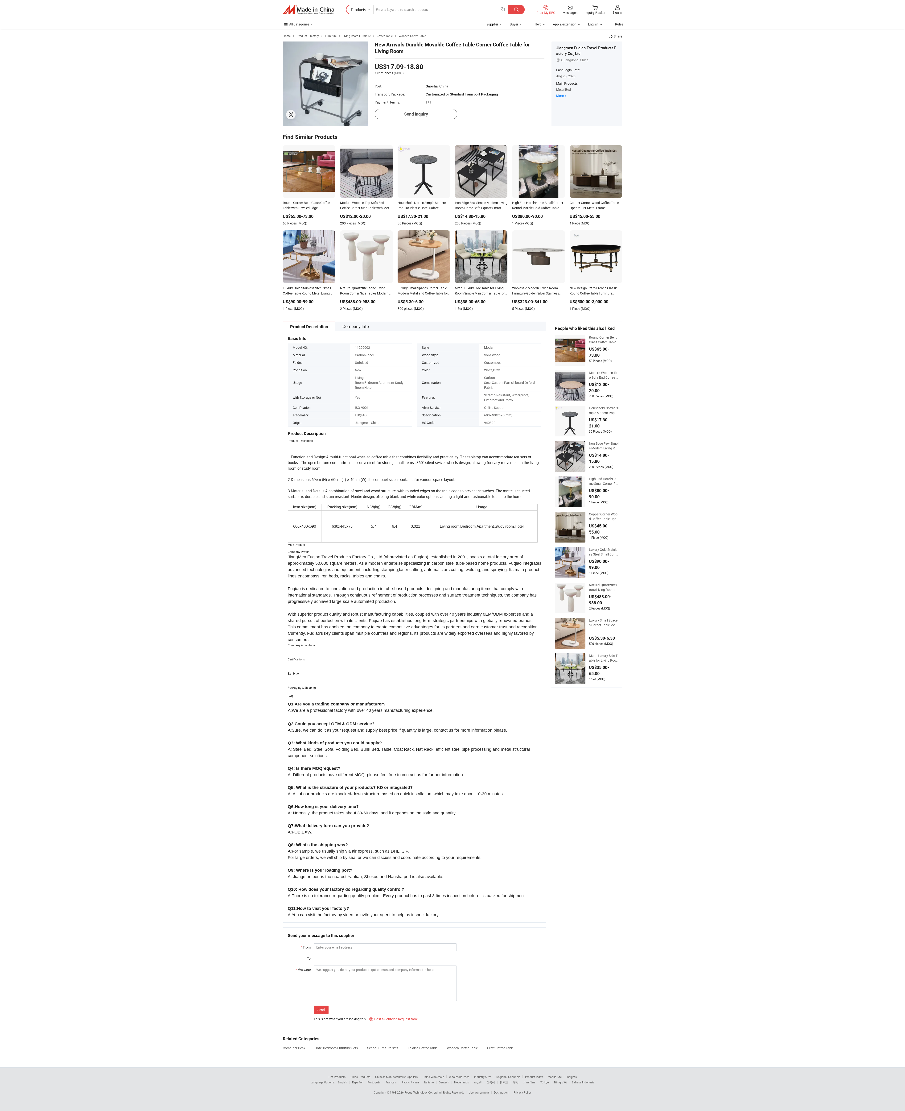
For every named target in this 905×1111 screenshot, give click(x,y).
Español (357, 1082)
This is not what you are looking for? (340, 1019)
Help (538, 24)
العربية (477, 1082)
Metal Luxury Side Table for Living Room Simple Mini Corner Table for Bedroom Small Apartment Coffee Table (603, 658)
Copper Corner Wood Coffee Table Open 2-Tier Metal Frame (603, 516)
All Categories (299, 24)
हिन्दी (515, 1082)
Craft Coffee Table (500, 1048)
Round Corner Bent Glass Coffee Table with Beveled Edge (603, 339)
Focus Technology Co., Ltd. (421, 1092)
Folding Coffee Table (422, 1048)
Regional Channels (508, 1077)
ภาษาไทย (529, 1082)
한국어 (490, 1082)
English (342, 1082)
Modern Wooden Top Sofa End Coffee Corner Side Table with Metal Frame (603, 375)
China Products (360, 1077)
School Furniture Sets (382, 1048)
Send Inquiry (416, 114)
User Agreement (479, 1092)
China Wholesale (433, 1077)
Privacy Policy (522, 1092)
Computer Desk (294, 1048)
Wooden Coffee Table (462, 1048)
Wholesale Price (459, 1077)
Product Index (534, 1077)
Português (374, 1082)
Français (391, 1082)
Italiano (429, 1082)
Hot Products (337, 1077)
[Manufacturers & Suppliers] (308, 10)
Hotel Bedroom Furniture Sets (336, 1048)
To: (309, 958)
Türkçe (544, 1082)
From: (306, 947)
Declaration (501, 1092)
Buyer (514, 24)
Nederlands (461, 1082)
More (560, 95)
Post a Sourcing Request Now (393, 1019)
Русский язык (410, 1082)
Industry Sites (482, 1077)
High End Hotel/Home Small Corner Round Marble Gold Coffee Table (603, 481)
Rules (619, 24)
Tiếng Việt (560, 1082)
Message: (303, 969)
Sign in (617, 12)
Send (321, 1009)
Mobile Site (555, 1077)
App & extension (564, 24)
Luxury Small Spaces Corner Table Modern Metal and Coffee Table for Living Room (603, 622)
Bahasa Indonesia (583, 1082)
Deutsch (444, 1082)
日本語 (504, 1082)
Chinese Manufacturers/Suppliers (396, 1077)
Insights (572, 1077)
